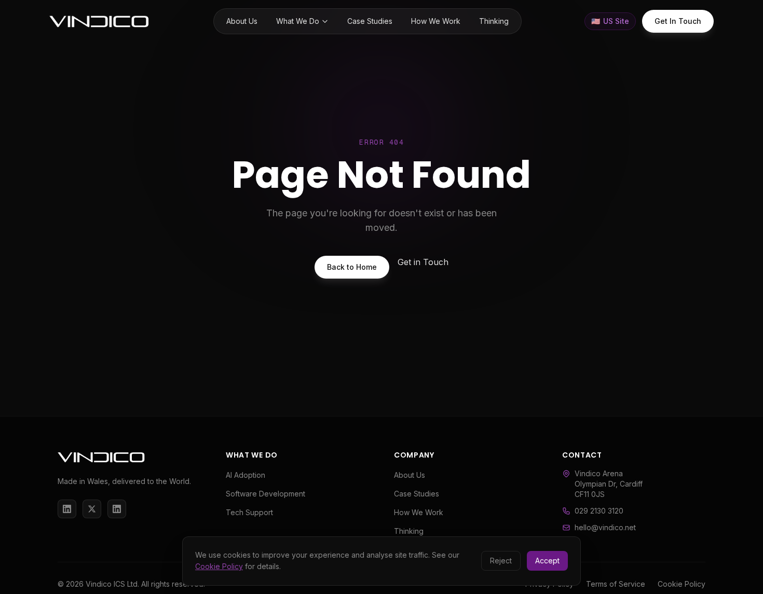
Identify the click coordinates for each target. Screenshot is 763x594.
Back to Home (352, 267)
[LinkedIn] (67, 509)
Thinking (494, 21)
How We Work (435, 21)
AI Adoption (245, 475)
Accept (547, 560)
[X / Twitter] (92, 509)
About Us (241, 21)
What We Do (297, 21)
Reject (501, 560)
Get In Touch (678, 21)
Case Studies (369, 21)
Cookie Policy (219, 566)
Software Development (265, 493)
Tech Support (249, 512)
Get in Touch (423, 262)
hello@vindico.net (605, 527)
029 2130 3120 (599, 510)
